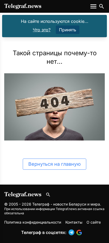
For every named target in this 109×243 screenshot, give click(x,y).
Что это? (42, 29)
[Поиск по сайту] (101, 6)
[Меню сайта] (93, 6)
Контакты (73, 222)
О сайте (94, 222)
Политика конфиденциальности (32, 222)
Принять (67, 29)
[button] (72, 232)
